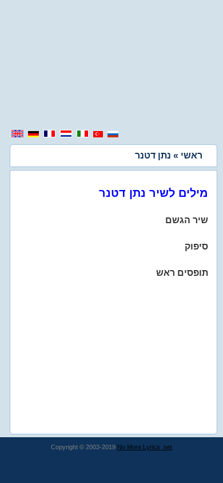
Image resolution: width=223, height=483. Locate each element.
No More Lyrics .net (144, 447)
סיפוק (196, 246)
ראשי (191, 155)
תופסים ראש (182, 273)
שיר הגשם (186, 220)
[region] (111, 66)
